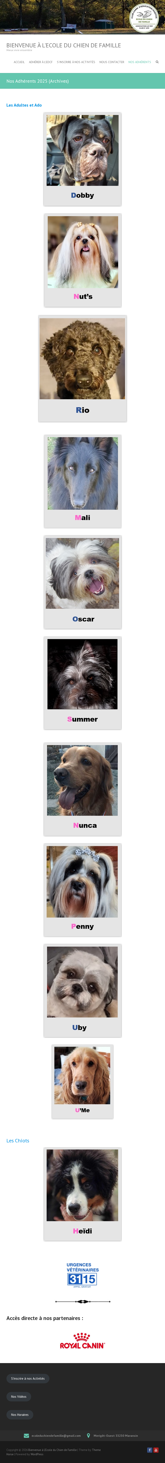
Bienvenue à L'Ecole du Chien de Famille (63, 45)
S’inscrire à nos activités (76, 62)
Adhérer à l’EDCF (41, 62)
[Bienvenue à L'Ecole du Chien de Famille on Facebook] (149, 1450)
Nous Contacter (111, 62)
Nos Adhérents (139, 62)
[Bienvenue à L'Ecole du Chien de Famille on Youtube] (156, 1450)
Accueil (19, 62)
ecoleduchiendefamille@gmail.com (56, 1436)
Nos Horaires (20, 1415)
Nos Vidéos (18, 1397)
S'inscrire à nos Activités (28, 1378)
